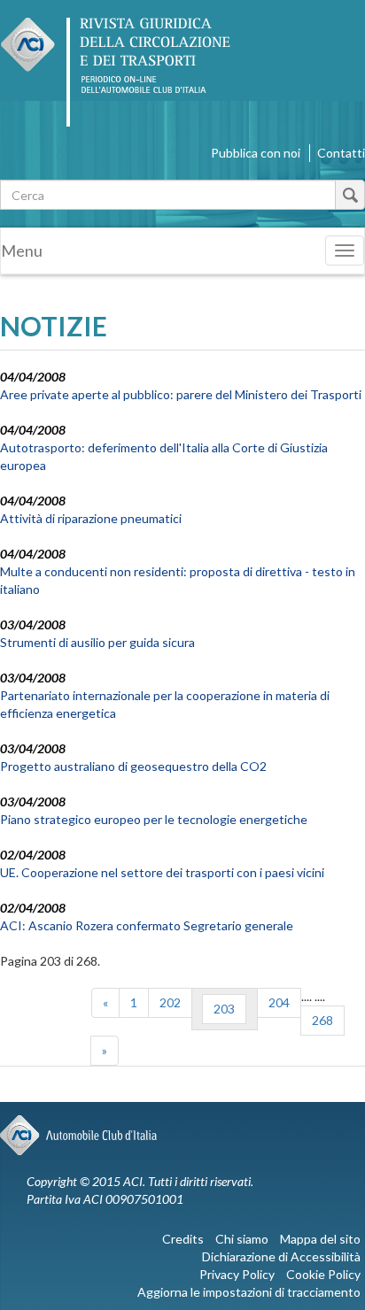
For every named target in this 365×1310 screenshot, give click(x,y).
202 (170, 1002)
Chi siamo (241, 1238)
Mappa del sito (320, 1238)
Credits (183, 1238)
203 (224, 1008)
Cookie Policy (323, 1274)
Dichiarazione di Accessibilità (281, 1256)
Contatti (341, 152)
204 (279, 1002)
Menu (22, 250)
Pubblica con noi (255, 152)
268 (322, 1020)
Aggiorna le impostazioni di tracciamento (249, 1291)
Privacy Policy (237, 1274)
